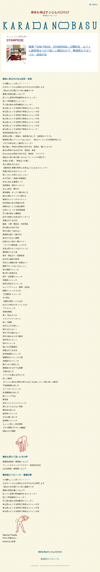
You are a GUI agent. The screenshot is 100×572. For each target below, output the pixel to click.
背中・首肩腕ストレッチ (13, 277)
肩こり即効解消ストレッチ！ (14, 101)
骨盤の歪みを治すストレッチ (14, 171)
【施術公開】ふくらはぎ (13, 301)
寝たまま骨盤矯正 (10, 347)
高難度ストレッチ (10, 280)
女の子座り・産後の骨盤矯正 (14, 178)
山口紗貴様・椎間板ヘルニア (14, 469)
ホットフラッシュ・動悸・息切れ (16, 287)
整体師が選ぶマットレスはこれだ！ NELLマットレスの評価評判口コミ (32, 140)
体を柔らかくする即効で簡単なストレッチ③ (21, 122)
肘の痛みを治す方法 (11, 227)
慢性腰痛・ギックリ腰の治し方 (15, 192)
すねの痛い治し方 (10, 417)
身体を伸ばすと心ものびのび (50, 12)
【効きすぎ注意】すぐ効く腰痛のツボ (18, 90)
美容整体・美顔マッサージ (13, 185)
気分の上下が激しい (11, 326)
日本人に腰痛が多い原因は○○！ (15, 262)
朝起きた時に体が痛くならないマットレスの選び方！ (24, 157)
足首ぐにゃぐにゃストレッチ (14, 403)
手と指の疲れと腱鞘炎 (13, 213)
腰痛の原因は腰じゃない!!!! (14, 94)
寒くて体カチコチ (10, 315)
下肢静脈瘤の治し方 (11, 385)
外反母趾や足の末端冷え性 (13, 203)
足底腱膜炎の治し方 (11, 392)
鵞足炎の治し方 (9, 410)
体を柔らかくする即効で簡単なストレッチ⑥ (21, 115)
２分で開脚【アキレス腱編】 (14, 427)
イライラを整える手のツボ (13, 375)
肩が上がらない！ (10, 329)
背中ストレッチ (9, 343)
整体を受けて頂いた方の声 (15, 457)
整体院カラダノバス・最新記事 (17, 475)
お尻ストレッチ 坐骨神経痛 (14, 210)
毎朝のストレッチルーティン (14, 199)
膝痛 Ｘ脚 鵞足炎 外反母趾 (15, 224)
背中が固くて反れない (12, 231)
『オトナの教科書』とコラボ (14, 245)
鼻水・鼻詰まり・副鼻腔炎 (13, 255)
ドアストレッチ (9, 308)
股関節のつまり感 (10, 252)
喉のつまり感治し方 (11, 364)
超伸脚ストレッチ (10, 420)
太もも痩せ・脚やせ (11, 189)
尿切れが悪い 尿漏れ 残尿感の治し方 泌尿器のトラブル (27, 136)
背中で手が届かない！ (12, 333)
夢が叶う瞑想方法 (10, 273)
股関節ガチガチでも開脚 (13, 368)
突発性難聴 (7, 312)
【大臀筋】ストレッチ (12, 294)
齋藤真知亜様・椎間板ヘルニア (15, 462)
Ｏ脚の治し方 (8, 371)
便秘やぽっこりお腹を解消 (13, 206)
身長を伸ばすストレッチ (13, 284)
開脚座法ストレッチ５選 (13, 357)
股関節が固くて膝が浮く (13, 234)
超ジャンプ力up (9, 396)
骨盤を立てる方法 (10, 220)
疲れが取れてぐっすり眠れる (14, 196)
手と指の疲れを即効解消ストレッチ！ (18, 105)
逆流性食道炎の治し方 (12, 133)
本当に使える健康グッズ (13, 182)
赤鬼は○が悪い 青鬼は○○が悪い (16, 161)
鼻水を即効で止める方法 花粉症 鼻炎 (19, 150)
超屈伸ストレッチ (10, 413)
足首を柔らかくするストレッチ (15, 248)
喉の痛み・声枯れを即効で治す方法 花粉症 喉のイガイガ (27, 147)
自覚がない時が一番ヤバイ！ (14, 241)
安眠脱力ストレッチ (11, 361)
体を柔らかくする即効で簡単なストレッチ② (21, 126)
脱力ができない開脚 (11, 238)
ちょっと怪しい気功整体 (13, 424)
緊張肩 (5, 399)
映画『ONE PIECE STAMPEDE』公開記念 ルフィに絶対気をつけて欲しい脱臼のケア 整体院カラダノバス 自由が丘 (60, 50)
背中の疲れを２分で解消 (13, 336)
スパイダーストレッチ (12, 389)
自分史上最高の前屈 (11, 259)
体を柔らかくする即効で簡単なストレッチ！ (21, 129)
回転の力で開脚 (9, 431)
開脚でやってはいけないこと (14, 266)
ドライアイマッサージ (12, 319)
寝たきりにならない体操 (13, 406)
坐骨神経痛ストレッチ (12, 354)
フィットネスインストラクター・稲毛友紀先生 (22, 465)
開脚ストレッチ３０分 (12, 291)
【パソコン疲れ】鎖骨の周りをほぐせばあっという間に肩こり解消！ (31, 382)
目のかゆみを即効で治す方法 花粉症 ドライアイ (24, 154)
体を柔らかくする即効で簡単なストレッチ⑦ (21, 108)
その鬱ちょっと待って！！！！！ (16, 83)
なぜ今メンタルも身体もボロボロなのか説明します (24, 87)
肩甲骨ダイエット (10, 340)
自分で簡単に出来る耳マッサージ (16, 217)
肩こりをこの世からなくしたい (15, 175)
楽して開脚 (7, 322)
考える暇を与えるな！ (12, 164)
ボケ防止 (6, 298)
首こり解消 (7, 378)
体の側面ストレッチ (11, 270)
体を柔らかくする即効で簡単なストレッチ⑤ (21, 112)
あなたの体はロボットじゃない (15, 305)
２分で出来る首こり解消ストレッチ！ (18, 143)
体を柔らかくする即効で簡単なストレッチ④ (21, 119)
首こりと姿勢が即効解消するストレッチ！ (20, 97)
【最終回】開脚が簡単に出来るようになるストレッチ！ (25, 168)
